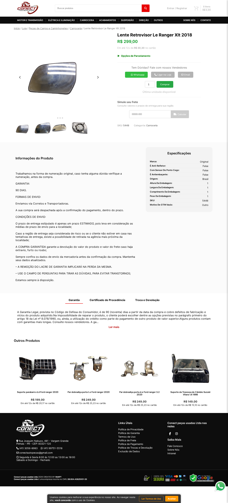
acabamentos (107, 20)
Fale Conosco (175, 446)
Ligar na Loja (164, 74)
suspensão (127, 20)
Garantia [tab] (74, 300)
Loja (24, 28)
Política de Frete (127, 440)
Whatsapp (138, 74)
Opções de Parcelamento (135, 55)
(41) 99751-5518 (53, 448)
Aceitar (172, 498)
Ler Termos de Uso (151, 498)
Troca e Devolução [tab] (147, 300)
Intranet (171, 453)
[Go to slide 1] (55, 118)
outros (158, 20)
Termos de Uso (127, 436)
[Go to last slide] (20, 77)
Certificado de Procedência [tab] (107, 300)
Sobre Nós (173, 449)
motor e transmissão (30, 20)
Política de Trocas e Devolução (135, 447)
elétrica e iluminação (61, 20)
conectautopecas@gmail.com (36, 452)
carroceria (87, 20)
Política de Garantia (129, 433)
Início (17, 28)
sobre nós (189, 20)
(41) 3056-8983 (28, 448)
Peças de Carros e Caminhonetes (48, 28)
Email (187, 74)
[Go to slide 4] (62, 118)
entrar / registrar (177, 8)
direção (144, 20)
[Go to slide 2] (57, 118)
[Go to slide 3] (60, 118)
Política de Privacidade (130, 429)
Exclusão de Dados (129, 451)
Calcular (182, 114)
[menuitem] (24, 128)
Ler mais (114, 327)
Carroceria (76, 28)
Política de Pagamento (130, 444)
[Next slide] (98, 77)
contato (205, 20)
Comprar (165, 84)
